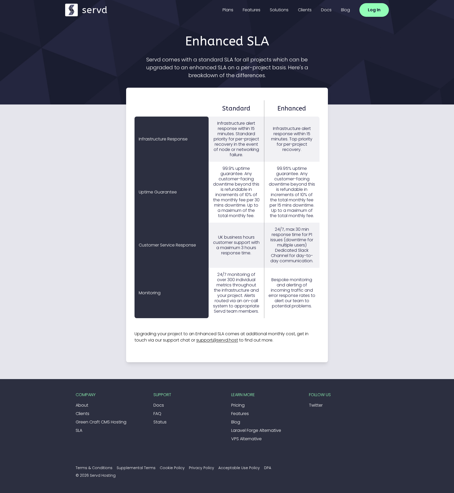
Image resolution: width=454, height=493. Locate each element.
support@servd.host (217, 340)
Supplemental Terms (136, 467)
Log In (374, 10)
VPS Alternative (246, 439)
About (82, 405)
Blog (345, 10)
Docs (326, 10)
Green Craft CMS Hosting (101, 422)
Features (251, 10)
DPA (267, 467)
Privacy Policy (201, 467)
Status (160, 422)
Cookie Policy (172, 467)
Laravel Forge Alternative (256, 430)
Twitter (316, 405)
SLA (79, 430)
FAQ (157, 414)
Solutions (279, 10)
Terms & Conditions (94, 467)
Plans (228, 10)
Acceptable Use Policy (239, 467)
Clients (305, 10)
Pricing (238, 405)
